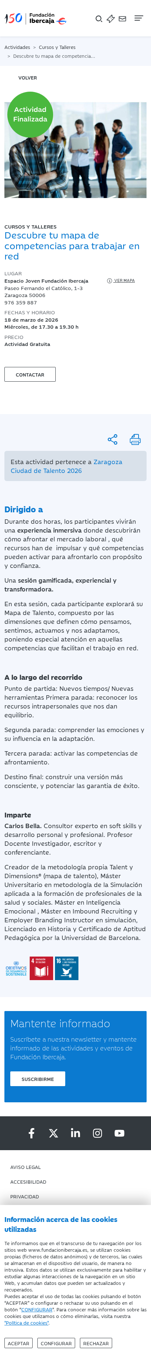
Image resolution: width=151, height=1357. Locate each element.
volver (27, 77)
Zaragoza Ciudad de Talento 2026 (66, 466)
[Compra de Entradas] (110, 18)
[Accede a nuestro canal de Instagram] (97, 1133)
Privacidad (24, 1196)
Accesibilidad (28, 1181)
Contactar (30, 374)
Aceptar (18, 1343)
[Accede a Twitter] (53, 1133)
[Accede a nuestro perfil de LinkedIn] (75, 1133)
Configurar (56, 1343)
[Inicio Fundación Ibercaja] (35, 18)
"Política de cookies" (26, 1322)
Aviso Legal (25, 1166)
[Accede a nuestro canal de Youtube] (119, 1133)
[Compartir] (112, 439)
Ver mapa (124, 280)
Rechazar (96, 1343)
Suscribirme (38, 1078)
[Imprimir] (135, 439)
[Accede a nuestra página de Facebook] (31, 1133)
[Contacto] (122, 18)
